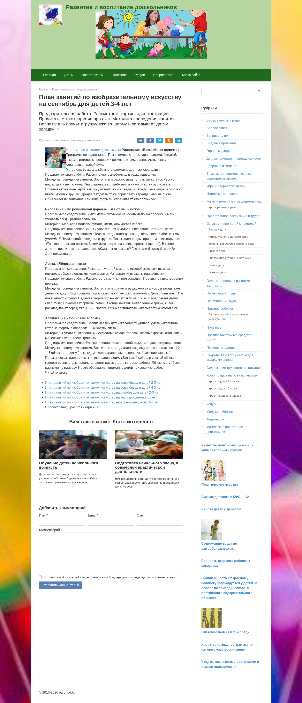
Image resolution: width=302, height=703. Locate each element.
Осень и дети (217, 272)
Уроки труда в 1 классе (224, 381)
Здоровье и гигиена (221, 166)
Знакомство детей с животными (230, 257)
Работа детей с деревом (221, 509)
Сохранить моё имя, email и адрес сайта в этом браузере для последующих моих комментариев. (110, 577)
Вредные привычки (221, 143)
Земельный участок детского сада (231, 243)
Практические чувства (219, 484)
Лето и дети (216, 265)
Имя (43, 515)
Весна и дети (217, 229)
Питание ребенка (219, 308)
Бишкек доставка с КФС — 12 (225, 497)
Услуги (140, 75)
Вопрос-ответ (163, 75)
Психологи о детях (220, 347)
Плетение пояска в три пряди (225, 632)
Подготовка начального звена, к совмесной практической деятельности (146, 467)
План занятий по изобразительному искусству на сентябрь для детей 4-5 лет (103, 387)
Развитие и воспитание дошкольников (121, 7)
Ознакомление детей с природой (231, 223)
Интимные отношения (223, 194)
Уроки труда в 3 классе (224, 388)
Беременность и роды (223, 120)
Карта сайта (191, 75)
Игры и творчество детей (225, 186)
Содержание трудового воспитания (233, 367)
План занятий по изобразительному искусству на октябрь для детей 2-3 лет (102, 392)
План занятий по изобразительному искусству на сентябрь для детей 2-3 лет (103, 382)
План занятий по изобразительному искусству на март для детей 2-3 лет (100, 397)
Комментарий (49, 530)
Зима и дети (217, 250)
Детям (69, 75)
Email (93, 515)
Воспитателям (93, 75)
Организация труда (221, 293)
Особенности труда (221, 301)
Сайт (140, 515)
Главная (49, 75)
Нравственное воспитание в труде (232, 216)
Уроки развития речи (222, 207)
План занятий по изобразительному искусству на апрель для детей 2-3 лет (101, 402)
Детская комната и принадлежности (233, 158)
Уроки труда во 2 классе (225, 395)
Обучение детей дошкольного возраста (68, 465)
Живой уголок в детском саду (228, 236)
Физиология (215, 419)
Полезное (119, 75)
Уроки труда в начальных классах (231, 375)
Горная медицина (219, 151)
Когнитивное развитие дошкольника (76, 140)
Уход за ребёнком (219, 411)
